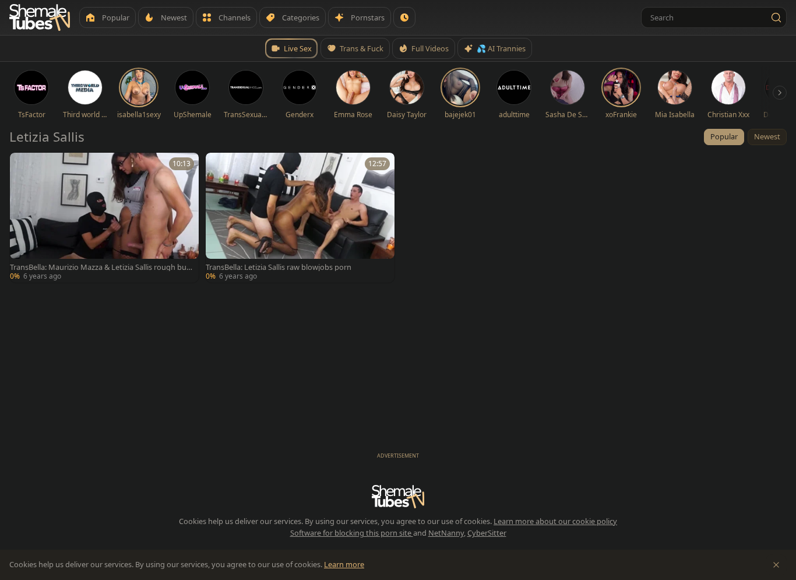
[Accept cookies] (776, 564)
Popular (724, 136)
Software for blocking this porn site (351, 533)
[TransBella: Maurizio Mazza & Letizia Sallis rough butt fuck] (104, 218)
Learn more (344, 564)
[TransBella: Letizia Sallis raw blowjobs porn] (300, 218)
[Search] (776, 17)
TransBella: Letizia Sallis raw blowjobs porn (278, 267)
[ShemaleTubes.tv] (39, 17)
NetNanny (446, 533)
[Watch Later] (404, 17)
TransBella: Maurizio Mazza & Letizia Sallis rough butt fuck (101, 267)
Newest (767, 136)
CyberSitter (486, 533)
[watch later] (23, 165)
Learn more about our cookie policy (555, 521)
